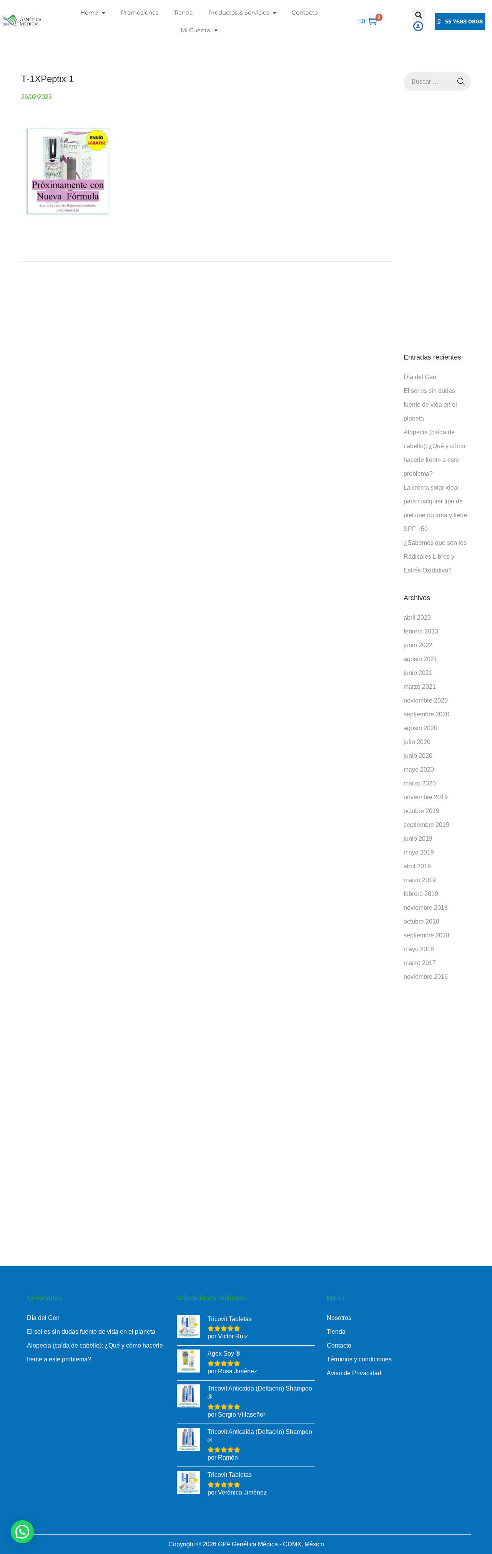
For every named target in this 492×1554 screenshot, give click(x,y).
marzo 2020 (420, 783)
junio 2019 (418, 838)
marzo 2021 (420, 686)
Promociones (139, 12)
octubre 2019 (421, 811)
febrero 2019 (421, 894)
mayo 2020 (419, 769)
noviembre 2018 (426, 907)
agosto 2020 (420, 728)
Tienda (183, 12)
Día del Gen (420, 377)
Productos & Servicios (238, 12)
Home (89, 12)
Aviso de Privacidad (354, 1373)
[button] (418, 14)
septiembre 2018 (426, 935)
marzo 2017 (420, 963)
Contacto (305, 12)
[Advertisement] (437, 222)
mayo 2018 (419, 949)
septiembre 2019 (426, 825)
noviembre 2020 (426, 700)
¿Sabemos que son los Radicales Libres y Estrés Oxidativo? (435, 556)
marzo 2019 (420, 880)
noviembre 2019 (426, 797)
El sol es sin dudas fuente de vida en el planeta (430, 405)
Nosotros (339, 1318)
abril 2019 (417, 866)
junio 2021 (418, 673)
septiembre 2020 (426, 714)
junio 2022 (418, 645)
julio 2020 (417, 742)
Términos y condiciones (359, 1359)
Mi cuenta (195, 30)
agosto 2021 (420, 659)
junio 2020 (418, 755)
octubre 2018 (421, 921)
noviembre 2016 (426, 976)
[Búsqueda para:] (437, 81)
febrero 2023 (421, 631)
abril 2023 (417, 617)
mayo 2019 (419, 852)
